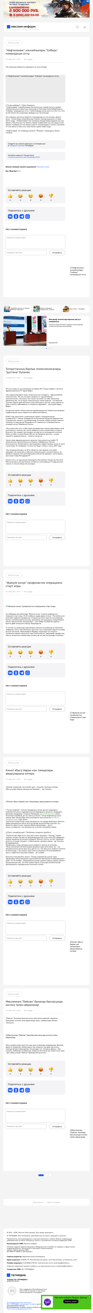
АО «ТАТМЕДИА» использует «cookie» (21, 1304)
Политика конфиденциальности (19, 1309)
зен (19, 171)
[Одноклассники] (16, 216)
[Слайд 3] (46, 348)
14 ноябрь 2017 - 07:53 (13, 591)
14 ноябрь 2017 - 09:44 (13, 59)
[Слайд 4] (48, 348)
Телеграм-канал (43, 167)
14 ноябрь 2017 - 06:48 (13, 779)
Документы (38, 1202)
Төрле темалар (53, 1202)
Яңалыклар (13, 42)
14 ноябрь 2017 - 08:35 (13, 377)
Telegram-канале (17, 145)
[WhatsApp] (27, 216)
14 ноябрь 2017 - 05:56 (13, 1010)
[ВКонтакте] (10, 216)
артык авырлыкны (47, 814)
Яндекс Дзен (71, 1301)
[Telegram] (22, 216)
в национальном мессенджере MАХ (24, 157)
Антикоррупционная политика (19, 1302)
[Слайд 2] (44, 348)
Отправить (57, 252)
